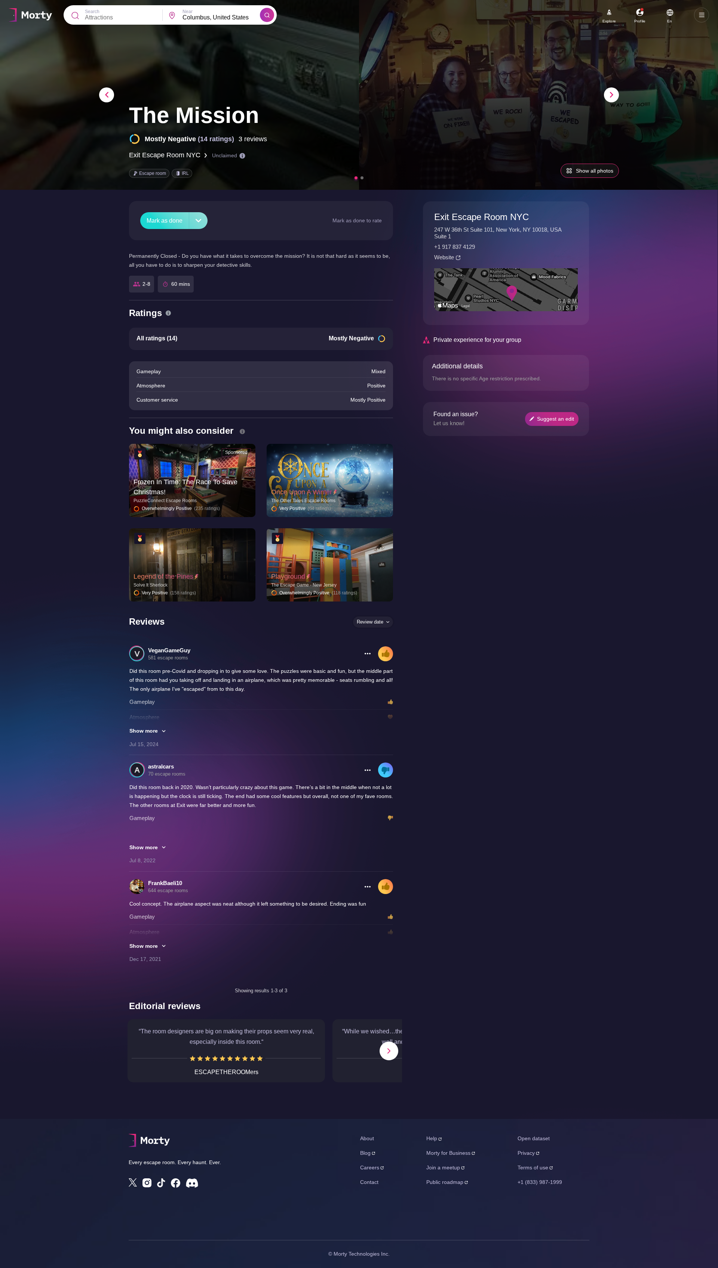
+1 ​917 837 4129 (454, 247)
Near (187, 11)
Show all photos (594, 171)
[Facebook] (175, 1183)
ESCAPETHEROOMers (226, 1072)
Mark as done (164, 220)
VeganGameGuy (169, 650)
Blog (365, 1153)
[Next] (611, 94)
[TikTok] (161, 1183)
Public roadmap (444, 1182)
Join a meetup (443, 1167)
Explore (609, 21)
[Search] (267, 15)
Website (444, 257)
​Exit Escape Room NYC (164, 155)
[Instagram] (146, 1182)
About (367, 1138)
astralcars (161, 766)
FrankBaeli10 (165, 883)
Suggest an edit (555, 419)
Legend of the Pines (163, 576)
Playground (288, 576)
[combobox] (221, 17)
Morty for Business (448, 1153)
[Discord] (192, 1183)
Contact (369, 1182)
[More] (198, 220)
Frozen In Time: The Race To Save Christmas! (185, 487)
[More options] (367, 653)
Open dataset (534, 1138)
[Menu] (701, 14)
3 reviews (253, 139)
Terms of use (533, 1167)
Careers (369, 1167)
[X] (133, 1182)
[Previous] (106, 94)
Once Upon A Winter (301, 492)
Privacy (526, 1153)
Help (431, 1138)
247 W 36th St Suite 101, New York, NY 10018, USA (498, 229)
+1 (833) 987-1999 (540, 1182)
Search (92, 11)
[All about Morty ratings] (168, 313)
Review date (370, 622)
